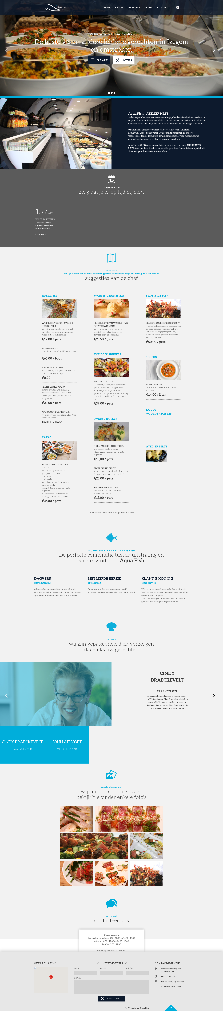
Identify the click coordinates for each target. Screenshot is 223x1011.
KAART (119, 7)
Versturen (113, 998)
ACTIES (149, 7)
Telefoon (130, 968)
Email (103, 968)
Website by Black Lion (138, 1008)
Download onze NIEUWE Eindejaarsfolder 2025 (111, 512)
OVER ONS (134, 7)
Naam (77, 968)
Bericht (77, 978)
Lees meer (41, 235)
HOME (106, 7)
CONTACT (162, 7)
